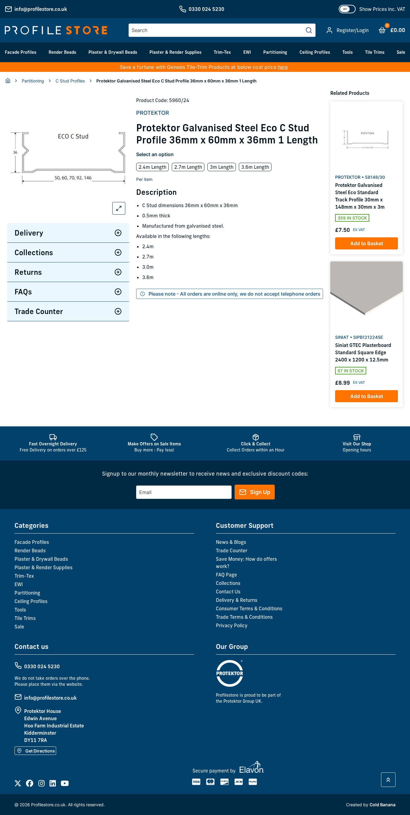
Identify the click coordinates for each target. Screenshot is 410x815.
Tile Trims (374, 52)
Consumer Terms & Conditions (249, 608)
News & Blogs (231, 542)
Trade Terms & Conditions (244, 617)
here (283, 67)
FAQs (23, 291)
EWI (247, 52)
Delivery (28, 232)
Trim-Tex (222, 52)
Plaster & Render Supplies (175, 52)
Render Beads (62, 52)
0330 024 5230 (206, 9)
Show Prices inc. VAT (382, 9)
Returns (28, 272)
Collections (33, 252)
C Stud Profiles (70, 81)
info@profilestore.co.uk (40, 9)
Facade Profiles (20, 52)
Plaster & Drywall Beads (112, 52)
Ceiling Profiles (314, 52)
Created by (371, 804)
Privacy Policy (232, 625)
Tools (347, 52)
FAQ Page (226, 575)
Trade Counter (38, 311)
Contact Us (228, 592)
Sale (401, 52)
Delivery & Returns (236, 600)
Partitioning (275, 52)
